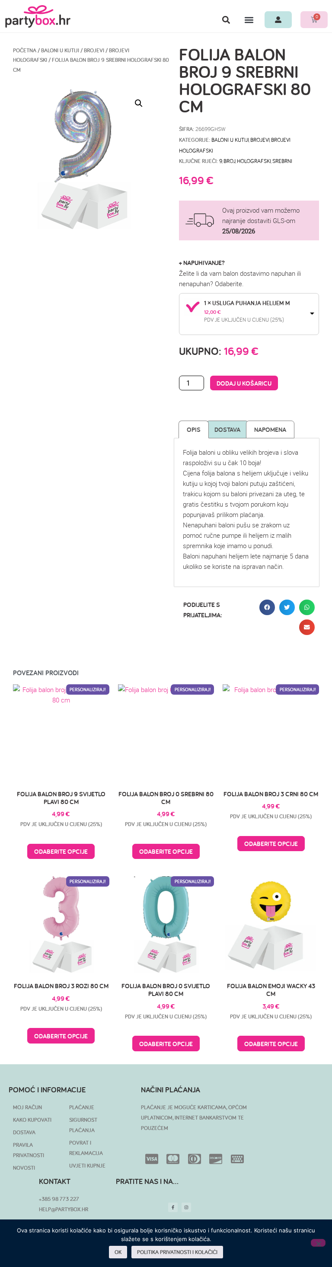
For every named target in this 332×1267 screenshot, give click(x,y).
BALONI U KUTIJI (60, 50)
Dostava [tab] (227, 429)
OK (118, 1252)
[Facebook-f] (173, 1207)
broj (229, 160)
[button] (226, 20)
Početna (24, 50)
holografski (254, 160)
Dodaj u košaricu (244, 383)
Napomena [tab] (270, 429)
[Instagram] (186, 1207)
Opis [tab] (194, 429)
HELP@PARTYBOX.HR (63, 1209)
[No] (318, 1243)
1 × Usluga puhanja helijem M (247, 303)
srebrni (282, 160)
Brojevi (94, 50)
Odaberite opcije (61, 851)
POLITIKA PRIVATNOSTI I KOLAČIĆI (177, 1252)
